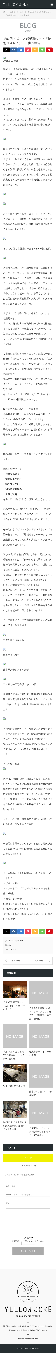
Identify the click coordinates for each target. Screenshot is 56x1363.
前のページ (16, 961)
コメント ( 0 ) (28, 1158)
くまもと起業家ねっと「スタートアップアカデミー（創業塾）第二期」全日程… (40, 1013)
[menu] (51, 4)
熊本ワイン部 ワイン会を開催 (40, 1093)
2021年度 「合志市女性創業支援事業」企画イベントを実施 (14, 1125)
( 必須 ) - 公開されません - (19, 1195)
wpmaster (19, 941)
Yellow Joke (33, 1348)
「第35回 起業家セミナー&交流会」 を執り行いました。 (14, 1005)
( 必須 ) (11, 1186)
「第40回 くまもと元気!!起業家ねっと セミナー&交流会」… (40, 1131)
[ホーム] (4, 11)
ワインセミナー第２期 (14, 1085)
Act (10, 945)
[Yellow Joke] (29, 4)
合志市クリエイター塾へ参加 (40, 1053)
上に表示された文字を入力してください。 (28, 1241)
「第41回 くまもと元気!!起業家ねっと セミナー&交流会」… (14, 1055)
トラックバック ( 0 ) (28, 1166)
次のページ (39, 961)
